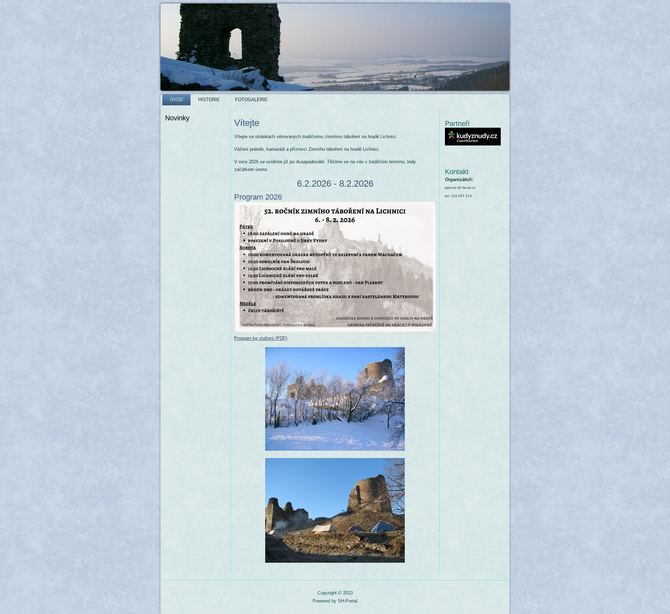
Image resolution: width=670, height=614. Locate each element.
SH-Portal (347, 601)
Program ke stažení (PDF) (260, 338)
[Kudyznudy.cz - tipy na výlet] (473, 144)
